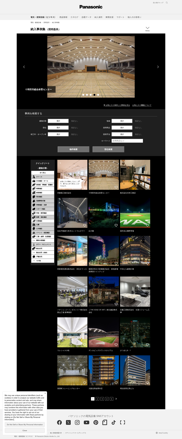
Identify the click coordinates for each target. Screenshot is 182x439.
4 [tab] (94, 95)
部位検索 (108, 149)
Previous (23, 66)
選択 (58, 121)
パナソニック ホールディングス (75, 433)
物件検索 (74, 149)
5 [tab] (98, 95)
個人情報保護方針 (56, 433)
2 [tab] (87, 95)
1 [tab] (83, 95)
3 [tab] (91, 95)
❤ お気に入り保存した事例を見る (117, 105)
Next (158, 66)
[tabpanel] (91, 67)
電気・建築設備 (36, 22)
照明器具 (47, 22)
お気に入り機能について (141, 105)
